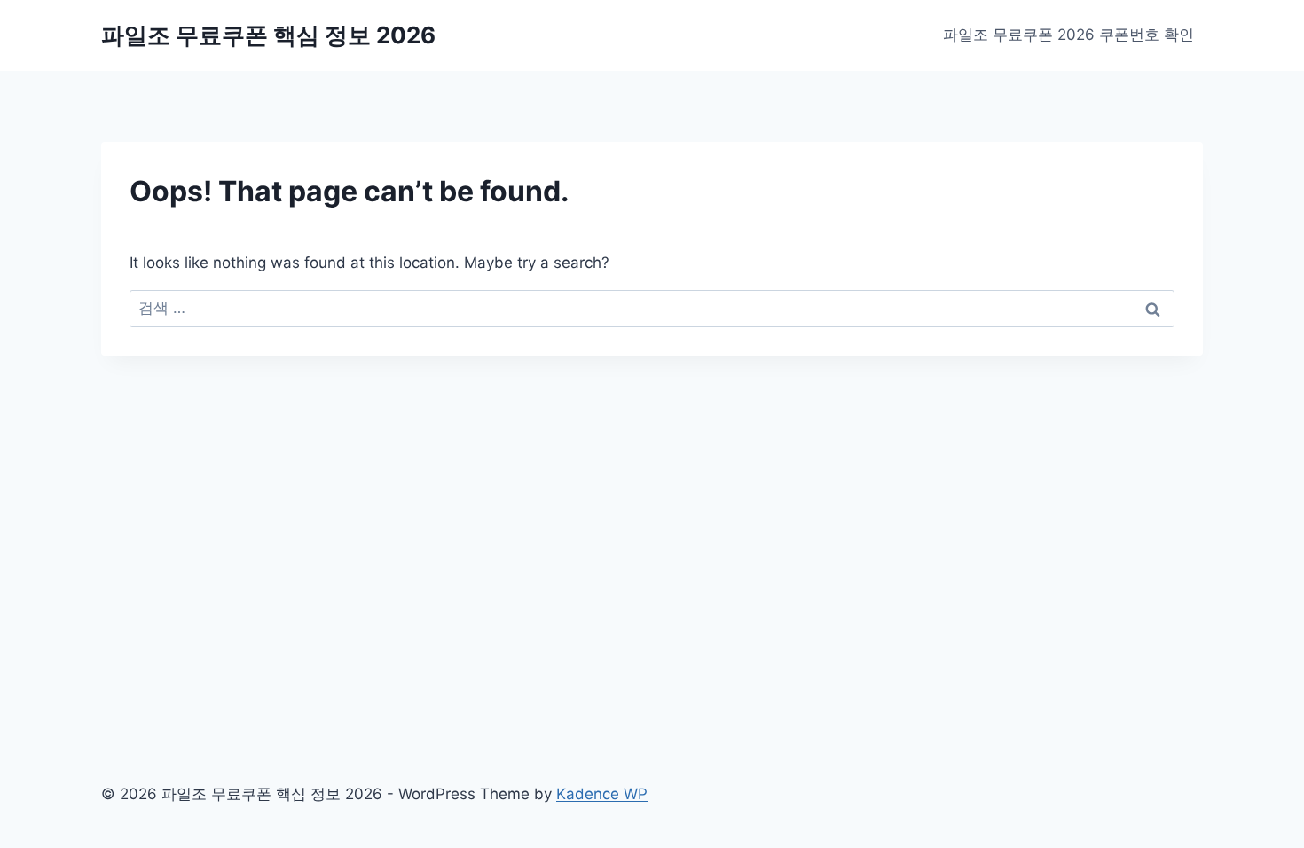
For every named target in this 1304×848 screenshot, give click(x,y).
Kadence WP (602, 794)
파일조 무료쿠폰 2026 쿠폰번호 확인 (1068, 34)
